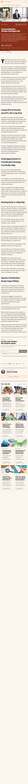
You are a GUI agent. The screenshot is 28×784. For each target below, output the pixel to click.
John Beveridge (8, 45)
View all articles (13, 376)
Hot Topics (10, 363)
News (4, 52)
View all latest (22, 384)
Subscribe (23, 351)
